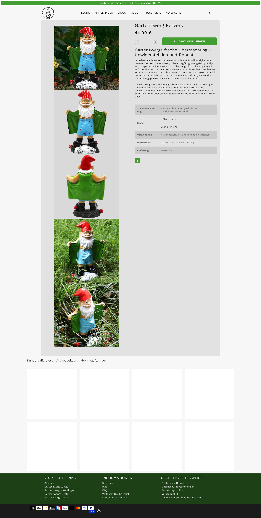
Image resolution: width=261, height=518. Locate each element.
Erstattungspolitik (172, 490)
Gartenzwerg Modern (56, 497)
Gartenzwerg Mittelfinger (59, 490)
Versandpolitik (170, 493)
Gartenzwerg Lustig (56, 486)
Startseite (50, 483)
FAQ (104, 490)
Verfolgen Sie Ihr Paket (115, 493)
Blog (104, 486)
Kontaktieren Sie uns (114, 497)
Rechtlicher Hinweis (173, 483)
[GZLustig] (48, 13)
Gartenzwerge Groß (56, 493)
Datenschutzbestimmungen (178, 486)
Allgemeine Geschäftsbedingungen (182, 497)
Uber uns (107, 483)
